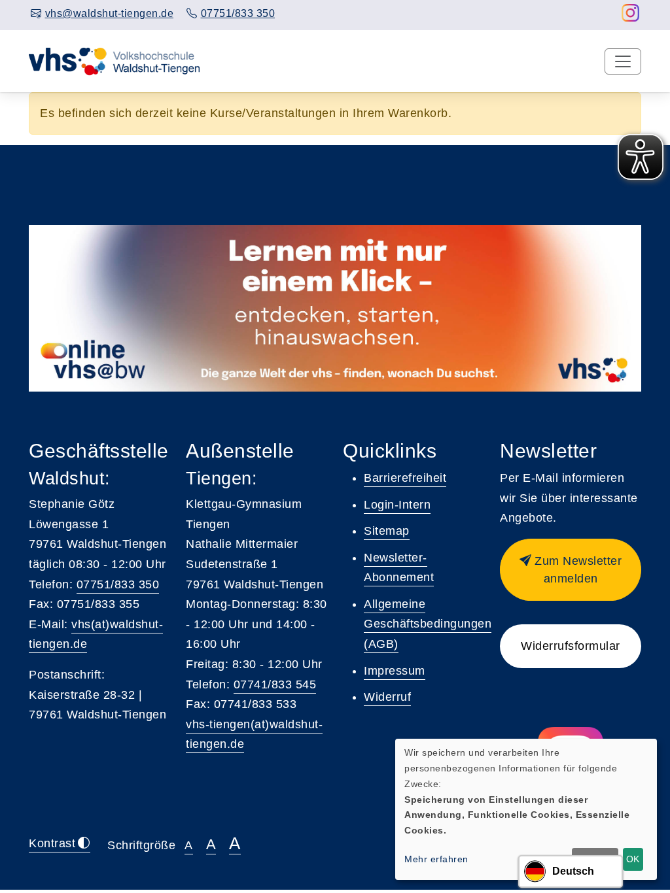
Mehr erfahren (436, 859)
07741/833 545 (275, 684)
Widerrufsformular (570, 645)
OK (632, 859)
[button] (570, 570)
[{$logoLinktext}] (115, 61)
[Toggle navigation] (623, 61)
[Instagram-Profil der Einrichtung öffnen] (631, 16)
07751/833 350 (118, 584)
